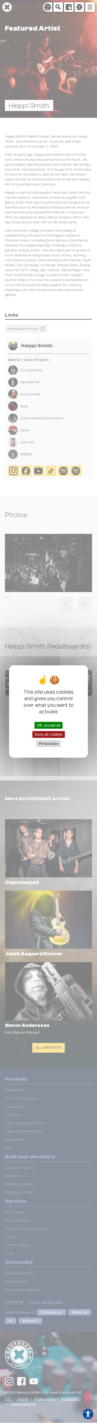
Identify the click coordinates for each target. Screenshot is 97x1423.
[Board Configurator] (68, 7)
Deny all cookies (48, 734)
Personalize (49, 744)
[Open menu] (90, 7)
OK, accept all (48, 725)
